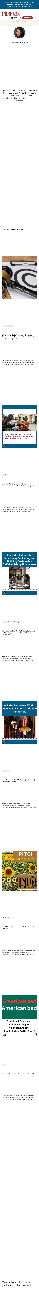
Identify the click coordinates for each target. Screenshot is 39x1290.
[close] (36, 4)
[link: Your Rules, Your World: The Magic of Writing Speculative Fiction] (19, 743)
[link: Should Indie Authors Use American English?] (19, 1037)
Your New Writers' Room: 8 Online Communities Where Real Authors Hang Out (18, 485)
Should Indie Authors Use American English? (18, 1074)
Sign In (17, 18)
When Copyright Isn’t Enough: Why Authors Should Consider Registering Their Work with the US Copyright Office (18, 337)
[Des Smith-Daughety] (4, 296)
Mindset (5, 475)
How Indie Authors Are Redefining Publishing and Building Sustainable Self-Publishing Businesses (18, 633)
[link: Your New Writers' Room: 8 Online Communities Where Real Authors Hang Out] (19, 447)
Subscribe (27, 18)
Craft (4, 1065)
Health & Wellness (8, 918)
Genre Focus (6, 771)
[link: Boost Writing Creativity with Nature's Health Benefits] (19, 890)
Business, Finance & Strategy (11, 622)
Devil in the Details (8, 326)
